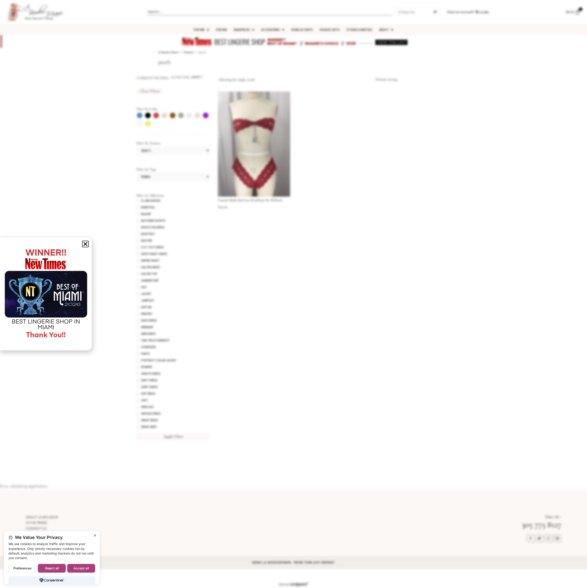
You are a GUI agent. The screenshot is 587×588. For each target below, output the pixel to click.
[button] (85, 244)
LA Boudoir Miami (168, 52)
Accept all (81, 568)
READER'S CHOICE (321, 43)
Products (188, 52)
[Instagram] (548, 538)
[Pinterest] (557, 538)
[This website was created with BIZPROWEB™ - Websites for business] (293, 584)
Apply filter (173, 436)
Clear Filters (150, 90)
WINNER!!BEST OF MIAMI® (282, 41)
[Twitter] (539, 538)
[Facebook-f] (530, 538)
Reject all (52, 568)
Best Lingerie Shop (239, 41)
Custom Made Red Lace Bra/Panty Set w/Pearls (250, 200)
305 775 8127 (541, 524)
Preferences (22, 568)
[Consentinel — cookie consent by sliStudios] (51, 580)
